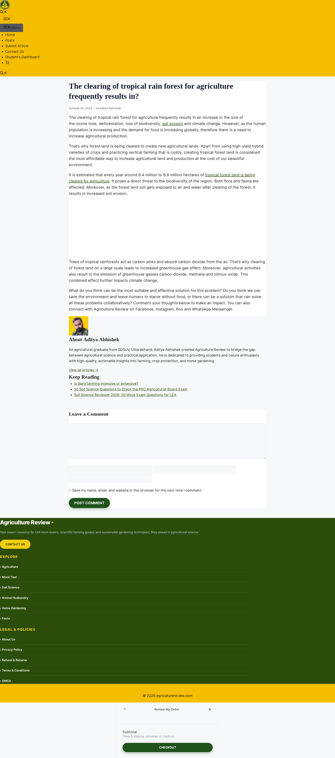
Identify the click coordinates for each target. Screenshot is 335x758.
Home (10, 35)
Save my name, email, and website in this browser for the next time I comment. (137, 490)
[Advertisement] (167, 227)
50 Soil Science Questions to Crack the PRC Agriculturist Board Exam (130, 389)
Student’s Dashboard (22, 57)
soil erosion (172, 123)
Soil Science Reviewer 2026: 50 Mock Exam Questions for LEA (125, 395)
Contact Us (14, 51)
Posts (9, 40)
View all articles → (83, 370)
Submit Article (16, 46)
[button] (3, 12)
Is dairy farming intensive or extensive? (106, 384)
